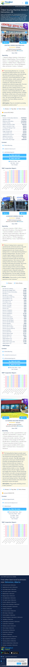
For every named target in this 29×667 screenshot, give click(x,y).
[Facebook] (1, 661)
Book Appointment (9, 499)
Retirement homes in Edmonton (9, 636)
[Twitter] (4, 661)
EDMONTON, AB (10, 6)
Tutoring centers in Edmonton (9, 640)
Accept (19, 663)
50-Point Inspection (14, 16)
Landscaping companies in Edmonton (11, 621)
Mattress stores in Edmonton (9, 625)
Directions (20, 50)
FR (1, 8)
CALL (6, 42)
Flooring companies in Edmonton (10, 606)
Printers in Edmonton (7, 634)
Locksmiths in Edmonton (8, 623)
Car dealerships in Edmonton (9, 598)
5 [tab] (16, 414)
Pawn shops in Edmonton (8, 628)
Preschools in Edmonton (8, 632)
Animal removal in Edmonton (9, 585)
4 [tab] (15, 414)
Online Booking (8, 145)
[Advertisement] (14, 561)
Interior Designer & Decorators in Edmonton (12, 617)
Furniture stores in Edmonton (9, 610)
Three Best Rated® (14, 665)
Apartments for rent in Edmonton (10, 587)
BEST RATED (3, 6)
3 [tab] (14, 414)
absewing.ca (7, 506)
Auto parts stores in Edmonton (9, 591)
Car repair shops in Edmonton (9, 600)
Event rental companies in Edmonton (10, 604)
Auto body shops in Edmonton (9, 589)
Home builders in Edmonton (8, 615)
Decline (24, 663)
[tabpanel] (14, 32)
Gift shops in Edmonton (7, 613)
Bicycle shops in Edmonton (8, 595)
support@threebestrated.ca (11, 656)
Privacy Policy (21, 661)
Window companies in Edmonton (10, 645)
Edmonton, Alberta (12, 582)
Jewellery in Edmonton (7, 619)
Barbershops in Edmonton (8, 593)
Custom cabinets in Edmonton (9, 602)
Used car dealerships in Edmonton (10, 643)
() (18, 47)
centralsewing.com (9, 152)
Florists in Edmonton (7, 608)
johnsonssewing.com (9, 358)
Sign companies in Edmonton (9, 638)
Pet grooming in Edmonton (8, 630)
